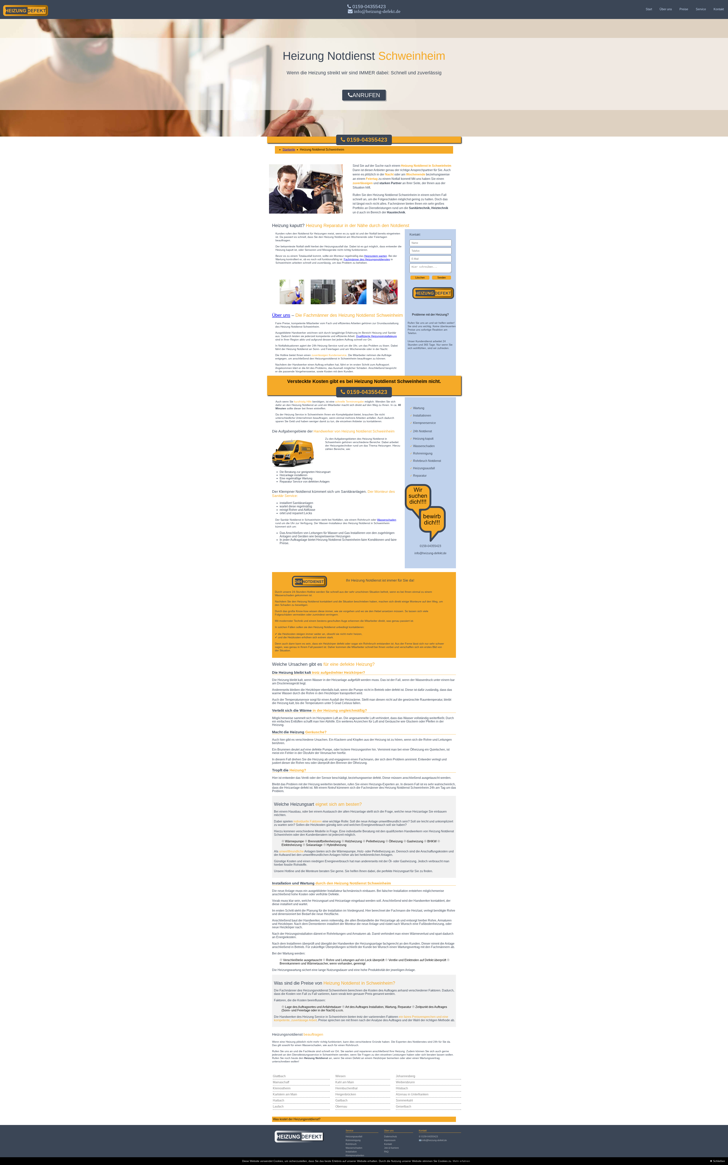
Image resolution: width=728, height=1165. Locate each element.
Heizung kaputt (421, 438)
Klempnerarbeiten (355, 1155)
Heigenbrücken (345, 1094)
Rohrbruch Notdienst (425, 460)
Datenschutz (390, 1136)
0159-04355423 (368, 6)
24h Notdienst (421, 431)
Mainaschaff (281, 1082)
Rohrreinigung (421, 453)
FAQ (386, 1151)
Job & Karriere (391, 1148)
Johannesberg (405, 1076)
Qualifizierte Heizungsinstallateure (376, 336)
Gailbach (341, 1100)
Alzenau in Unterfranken (412, 1094)
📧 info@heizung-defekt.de (433, 1140)
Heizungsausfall (422, 468)
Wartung (417, 408)
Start (649, 9)
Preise (683, 9)
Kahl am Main (344, 1082)
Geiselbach (403, 1106)
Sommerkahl (404, 1100)
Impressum (389, 1140)
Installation (351, 1151)
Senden (441, 277)
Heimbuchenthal (346, 1088)
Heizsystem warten (375, 255)
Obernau (341, 1106)
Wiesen (340, 1076)
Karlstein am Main (285, 1094)
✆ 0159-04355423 (428, 1136)
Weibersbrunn (405, 1082)
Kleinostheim (281, 1088)
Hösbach (402, 1088)
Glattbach (279, 1076)
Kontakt (719, 9)
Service (701, 9)
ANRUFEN (366, 95)
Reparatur (418, 475)
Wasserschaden (422, 446)
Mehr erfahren (461, 1161)
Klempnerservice (423, 422)
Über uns (666, 9)
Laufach (278, 1106)
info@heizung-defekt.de (430, 553)
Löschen (420, 277)
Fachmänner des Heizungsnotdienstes (367, 259)
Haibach (278, 1100)
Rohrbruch (351, 1144)
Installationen (420, 415)
